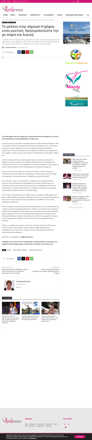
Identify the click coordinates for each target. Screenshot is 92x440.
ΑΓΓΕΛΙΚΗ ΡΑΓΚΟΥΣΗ (11, 47)
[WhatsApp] (31, 52)
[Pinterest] (27, 52)
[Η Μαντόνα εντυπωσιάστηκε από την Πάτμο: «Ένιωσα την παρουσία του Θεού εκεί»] (67, 176)
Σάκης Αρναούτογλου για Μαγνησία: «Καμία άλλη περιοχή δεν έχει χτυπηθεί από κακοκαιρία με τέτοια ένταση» (15, 271)
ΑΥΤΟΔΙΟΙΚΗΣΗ (12, 22)
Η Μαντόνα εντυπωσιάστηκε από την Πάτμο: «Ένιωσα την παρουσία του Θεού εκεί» (80, 175)
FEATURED (9, 20)
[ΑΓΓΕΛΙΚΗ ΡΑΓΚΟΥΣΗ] (3, 47)
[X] (76, 1)
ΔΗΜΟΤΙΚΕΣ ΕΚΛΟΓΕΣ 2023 (35, 250)
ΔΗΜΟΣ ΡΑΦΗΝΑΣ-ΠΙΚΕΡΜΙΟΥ (20, 250)
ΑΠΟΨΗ (9, 250)
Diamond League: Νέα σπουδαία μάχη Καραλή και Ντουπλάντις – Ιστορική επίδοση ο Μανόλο (30, 318)
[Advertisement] (76, 120)
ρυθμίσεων (33, 438)
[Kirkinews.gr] (12, 8)
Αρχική (4, 20)
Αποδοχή (80, 436)
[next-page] (6, 327)
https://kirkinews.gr (21, 284)
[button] (88, 15)
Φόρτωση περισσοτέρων (75, 207)
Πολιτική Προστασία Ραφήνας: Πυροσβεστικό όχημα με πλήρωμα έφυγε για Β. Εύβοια (46, 271)
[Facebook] (73, 1)
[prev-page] (3, 327)
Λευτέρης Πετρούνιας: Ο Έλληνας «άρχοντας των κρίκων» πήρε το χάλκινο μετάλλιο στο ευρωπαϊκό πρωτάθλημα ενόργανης (79, 187)
